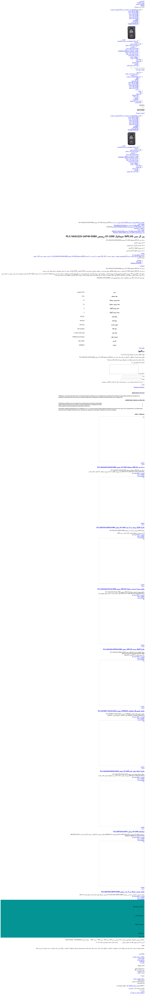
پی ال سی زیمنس (47, 256)
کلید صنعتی (138, 93)
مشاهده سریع (141, 476)
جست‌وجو (142, 105)
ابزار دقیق (138, 72)
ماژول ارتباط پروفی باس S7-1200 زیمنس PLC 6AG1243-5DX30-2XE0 (122, 771)
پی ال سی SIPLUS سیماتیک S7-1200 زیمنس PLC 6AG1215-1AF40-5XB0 (72, 256)
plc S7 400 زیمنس (133, 14)
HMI (134, 21)
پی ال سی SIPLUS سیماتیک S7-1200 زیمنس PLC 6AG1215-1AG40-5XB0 (120, 467)
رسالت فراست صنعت (138, 978)
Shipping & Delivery (136, 263)
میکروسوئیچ (138, 102)
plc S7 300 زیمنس (133, 15)
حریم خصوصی (140, 971)
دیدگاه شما (141, 373)
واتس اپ (142, 962)
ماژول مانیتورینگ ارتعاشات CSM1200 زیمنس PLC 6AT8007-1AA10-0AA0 (121, 711)
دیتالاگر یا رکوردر (134, 58)
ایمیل (142, 379)
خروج (143, 991)
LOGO (136, 19)
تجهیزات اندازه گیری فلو (132, 54)
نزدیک (143, 464)
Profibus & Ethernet (133, 23)
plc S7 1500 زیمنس (133, 11)
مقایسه (142, 253)
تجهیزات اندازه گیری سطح (131, 52)
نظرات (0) (138, 261)
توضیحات (139, 260)
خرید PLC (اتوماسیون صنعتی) (133, 76)
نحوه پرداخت (141, 958)
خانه (143, 222)
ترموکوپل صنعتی (134, 56)
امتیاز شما (141, 362)
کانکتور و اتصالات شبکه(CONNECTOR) (128, 51)
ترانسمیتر (133, 46)
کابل (140, 92)
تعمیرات (136, 42)
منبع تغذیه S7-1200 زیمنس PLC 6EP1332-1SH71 (128, 831)
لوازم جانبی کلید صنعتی (132, 65)
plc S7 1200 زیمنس (133, 12)
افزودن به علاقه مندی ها (138, 254)
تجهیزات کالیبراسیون (133, 55)
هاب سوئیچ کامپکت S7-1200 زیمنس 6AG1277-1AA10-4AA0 (128, 232)
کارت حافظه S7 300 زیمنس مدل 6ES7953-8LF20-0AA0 (129, 226)
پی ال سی (94, 256)
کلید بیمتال (135, 96)
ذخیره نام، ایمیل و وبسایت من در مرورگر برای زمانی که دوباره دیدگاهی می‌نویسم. (122, 382)
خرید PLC (40, 256)
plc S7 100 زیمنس (133, 18)
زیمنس (139, 91)
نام (143, 376)
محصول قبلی (141, 224)
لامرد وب (130, 988)
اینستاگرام (141, 961)
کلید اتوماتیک (135, 62)
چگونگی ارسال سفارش (138, 957)
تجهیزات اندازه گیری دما (132, 48)
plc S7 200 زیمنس (133, 16)
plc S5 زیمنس (134, 22)
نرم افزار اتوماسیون (122, 41)
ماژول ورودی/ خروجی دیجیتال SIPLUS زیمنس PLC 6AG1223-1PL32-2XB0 (120, 589)
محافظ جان (135, 99)
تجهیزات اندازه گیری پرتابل (131, 49)
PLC (102, 256)
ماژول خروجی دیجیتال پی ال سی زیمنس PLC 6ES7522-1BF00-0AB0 (122, 891)
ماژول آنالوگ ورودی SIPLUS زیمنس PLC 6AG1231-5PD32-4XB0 (123, 649)
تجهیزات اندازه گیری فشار (131, 45)
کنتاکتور (136, 64)
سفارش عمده (140, 959)
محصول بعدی (141, 229)
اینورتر (123, 39)
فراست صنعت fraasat (134, 985)
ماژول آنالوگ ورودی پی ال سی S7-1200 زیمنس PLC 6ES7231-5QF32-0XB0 (120, 527)
